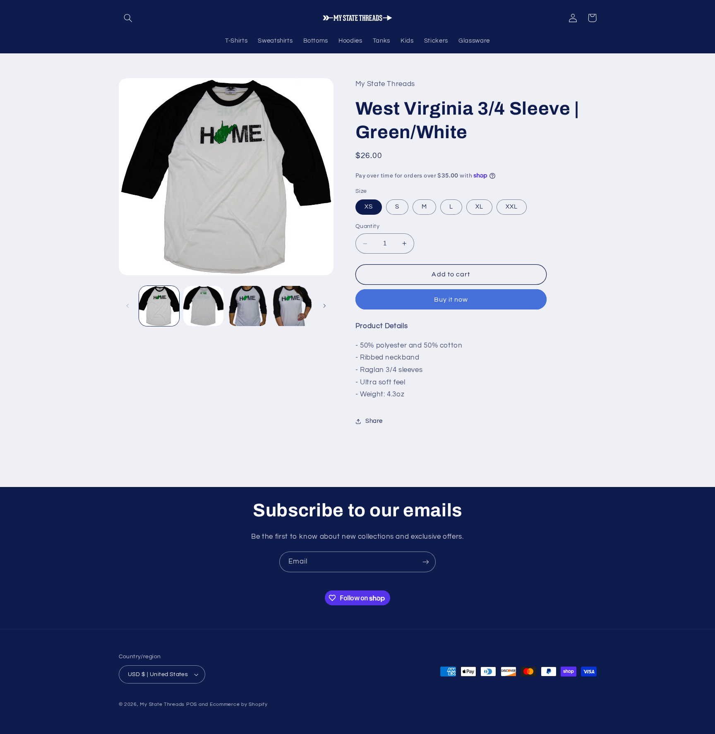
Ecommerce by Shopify (239, 704)
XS (369, 207)
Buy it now (451, 299)
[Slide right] (324, 306)
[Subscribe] (425, 562)
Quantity (367, 226)
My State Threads (162, 704)
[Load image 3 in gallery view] (248, 306)
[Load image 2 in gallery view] (203, 306)
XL (479, 207)
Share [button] (374, 421)
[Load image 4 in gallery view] (292, 306)
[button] (128, 17)
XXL (512, 207)
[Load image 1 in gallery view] (159, 306)
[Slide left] (128, 306)
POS (191, 704)
